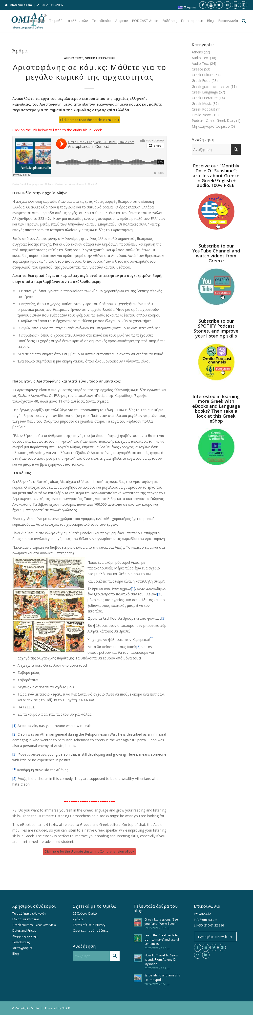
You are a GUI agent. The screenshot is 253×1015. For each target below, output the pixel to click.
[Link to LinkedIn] (235, 5)
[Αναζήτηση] (244, 21)
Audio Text (73, 58)
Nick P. (66, 1008)
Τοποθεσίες (21, 942)
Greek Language (205, 92)
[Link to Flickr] (227, 5)
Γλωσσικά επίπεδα (25, 919)
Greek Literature (100, 58)
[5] (138, 646)
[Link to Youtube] (211, 5)
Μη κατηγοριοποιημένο (211, 126)
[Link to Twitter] (219, 5)
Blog (15, 953)
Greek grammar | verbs (211, 86)
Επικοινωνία (202, 914)
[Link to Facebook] (203, 5)
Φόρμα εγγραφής (24, 936)
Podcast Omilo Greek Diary (213, 120)
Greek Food (201, 80)
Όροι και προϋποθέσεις (90, 930)
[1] (133, 588)
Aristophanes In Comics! (83, 184)
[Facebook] (197, 947)
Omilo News (201, 115)
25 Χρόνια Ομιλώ (85, 913)
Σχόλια (78, 919)
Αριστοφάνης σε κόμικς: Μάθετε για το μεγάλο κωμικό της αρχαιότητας (89, 72)
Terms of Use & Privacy (89, 925)
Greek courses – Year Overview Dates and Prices (34, 928)
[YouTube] (206, 947)
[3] (163, 618)
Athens (197, 52)
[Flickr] (197, 955)
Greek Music (201, 103)
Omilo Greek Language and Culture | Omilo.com (39, 184)
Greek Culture (202, 74)
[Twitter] (214, 947)
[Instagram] (222, 947)
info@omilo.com (21, 5)
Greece (197, 69)
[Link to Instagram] (243, 5)
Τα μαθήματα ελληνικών (29, 913)
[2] (159, 594)
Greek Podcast (203, 109)
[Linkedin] (206, 955)
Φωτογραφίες (22, 948)
